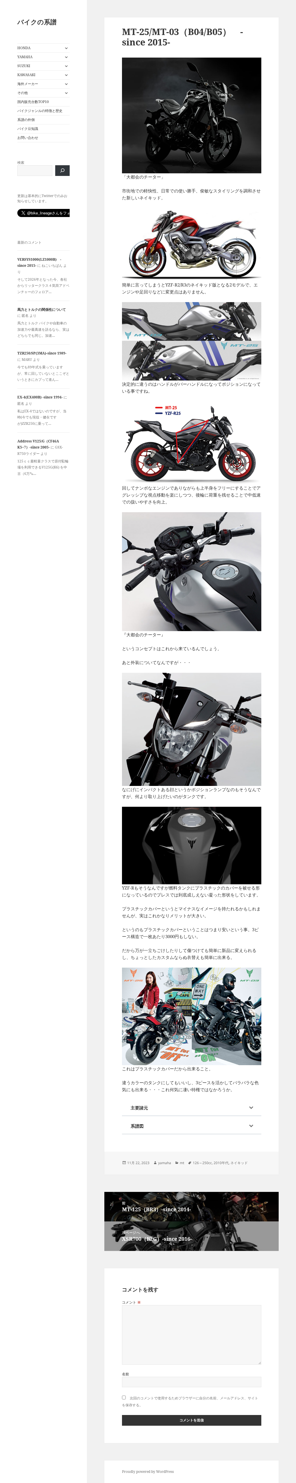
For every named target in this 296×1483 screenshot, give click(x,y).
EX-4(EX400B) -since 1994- (40, 397)
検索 (20, 162)
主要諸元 (139, 1108)
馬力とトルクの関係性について (41, 309)
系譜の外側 (26, 119)
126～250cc (202, 1162)
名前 (125, 1374)
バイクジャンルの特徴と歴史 (39, 110)
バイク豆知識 (27, 128)
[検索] (62, 170)
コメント (131, 1302)
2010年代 (221, 1162)
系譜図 (137, 1126)
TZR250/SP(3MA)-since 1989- (41, 353)
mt (182, 1162)
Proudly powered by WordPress (148, 1471)
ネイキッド (239, 1162)
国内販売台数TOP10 (33, 101)
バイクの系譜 (37, 21)
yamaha (164, 1162)
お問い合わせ (27, 137)
